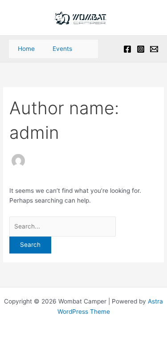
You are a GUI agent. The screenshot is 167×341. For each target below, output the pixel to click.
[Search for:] (62, 226)
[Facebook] (127, 49)
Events (62, 48)
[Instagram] (141, 49)
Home (26, 48)
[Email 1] (154, 49)
